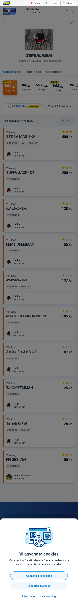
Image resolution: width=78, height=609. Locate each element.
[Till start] (7, 3)
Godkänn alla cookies (39, 575)
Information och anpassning (39, 596)
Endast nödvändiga (39, 585)
